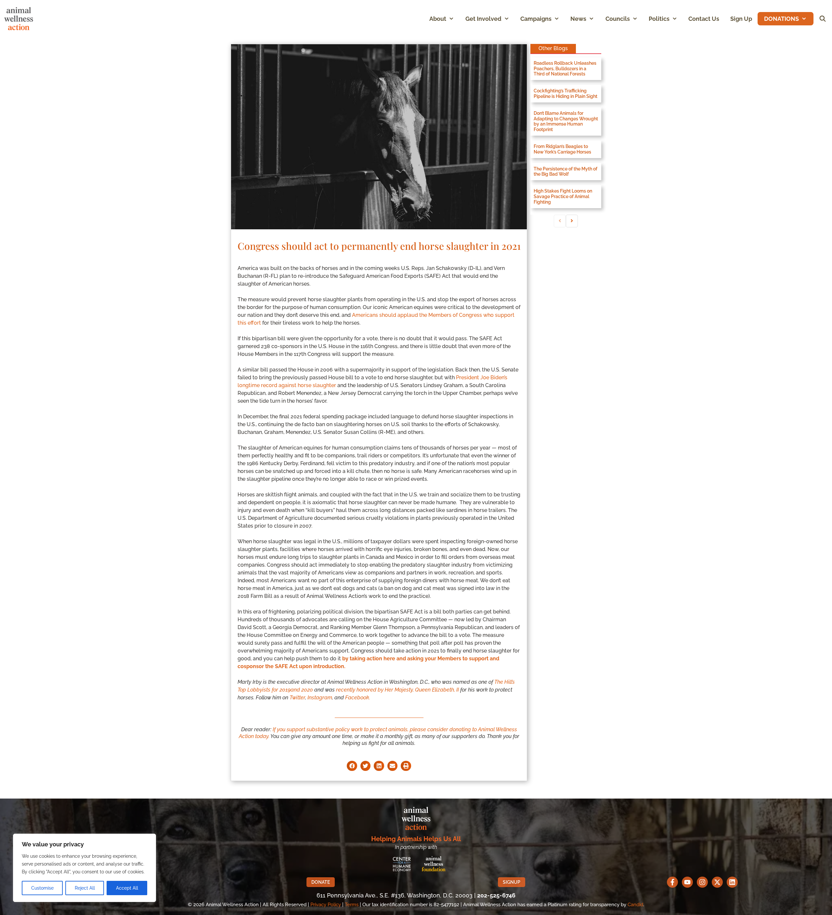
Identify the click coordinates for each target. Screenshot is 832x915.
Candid (635, 905)
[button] (453, 18)
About (437, 18)
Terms (351, 905)
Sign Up (741, 18)
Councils (617, 18)
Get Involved (483, 18)
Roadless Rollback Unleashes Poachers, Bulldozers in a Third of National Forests (565, 69)
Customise (42, 888)
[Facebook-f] (672, 882)
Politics (659, 18)
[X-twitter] (717, 882)
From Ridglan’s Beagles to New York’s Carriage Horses (562, 149)
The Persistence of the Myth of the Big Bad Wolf (565, 171)
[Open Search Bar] (822, 18)
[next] (572, 221)
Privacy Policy (325, 905)
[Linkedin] (732, 882)
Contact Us (703, 18)
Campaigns (536, 18)
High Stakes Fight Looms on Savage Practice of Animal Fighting (563, 196)
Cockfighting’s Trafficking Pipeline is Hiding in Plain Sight (565, 93)
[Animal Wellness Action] (20, 18)
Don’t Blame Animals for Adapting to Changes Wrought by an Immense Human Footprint (566, 121)
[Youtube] (687, 882)
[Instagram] (702, 882)
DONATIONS (781, 18)
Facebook (357, 697)
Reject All (85, 888)
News (578, 18)
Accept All (127, 888)
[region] (84, 868)
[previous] (560, 221)
